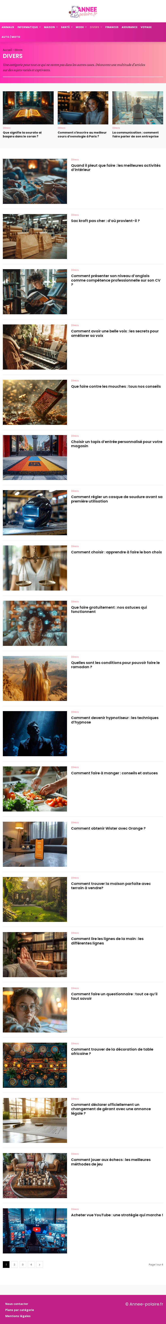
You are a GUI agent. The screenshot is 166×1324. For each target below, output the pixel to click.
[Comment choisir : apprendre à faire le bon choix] (35, 568)
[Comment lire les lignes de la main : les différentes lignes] (35, 954)
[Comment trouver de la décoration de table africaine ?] (35, 1065)
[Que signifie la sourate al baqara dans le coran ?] (28, 107)
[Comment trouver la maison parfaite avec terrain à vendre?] (35, 899)
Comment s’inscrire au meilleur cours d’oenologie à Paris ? (82, 135)
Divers (7, 127)
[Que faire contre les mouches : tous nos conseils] (35, 402)
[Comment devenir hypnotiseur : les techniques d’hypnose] (35, 733)
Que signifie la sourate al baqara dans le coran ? (22, 135)
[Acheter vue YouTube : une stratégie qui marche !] (35, 1230)
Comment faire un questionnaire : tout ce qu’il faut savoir (114, 996)
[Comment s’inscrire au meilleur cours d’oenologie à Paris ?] (83, 107)
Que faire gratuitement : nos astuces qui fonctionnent (109, 609)
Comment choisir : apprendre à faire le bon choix (116, 552)
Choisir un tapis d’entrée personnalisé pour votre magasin (116, 444)
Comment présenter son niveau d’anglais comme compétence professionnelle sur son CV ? (116, 280)
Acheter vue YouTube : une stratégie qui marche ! (117, 1214)
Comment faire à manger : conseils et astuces (114, 773)
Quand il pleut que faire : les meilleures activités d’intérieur (116, 167)
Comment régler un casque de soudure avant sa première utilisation (117, 499)
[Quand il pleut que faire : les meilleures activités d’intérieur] (35, 181)
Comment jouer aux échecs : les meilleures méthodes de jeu (111, 1162)
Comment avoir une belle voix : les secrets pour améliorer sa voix (115, 333)
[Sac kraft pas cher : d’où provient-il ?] (35, 236)
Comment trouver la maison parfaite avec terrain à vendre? (111, 886)
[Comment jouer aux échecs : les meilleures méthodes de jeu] (35, 1175)
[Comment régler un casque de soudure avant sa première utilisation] (35, 512)
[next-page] (39, 1264)
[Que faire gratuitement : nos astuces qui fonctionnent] (35, 623)
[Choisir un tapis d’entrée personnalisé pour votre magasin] (35, 457)
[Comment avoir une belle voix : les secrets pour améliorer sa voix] (35, 347)
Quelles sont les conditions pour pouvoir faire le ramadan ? (115, 665)
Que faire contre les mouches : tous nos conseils (116, 386)
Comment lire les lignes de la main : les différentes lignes (107, 941)
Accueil (7, 49)
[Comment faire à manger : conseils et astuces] (35, 789)
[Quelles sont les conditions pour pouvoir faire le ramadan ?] (35, 678)
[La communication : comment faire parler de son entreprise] (137, 107)
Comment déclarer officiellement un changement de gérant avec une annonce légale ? (111, 1109)
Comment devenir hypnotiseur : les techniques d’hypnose (115, 720)
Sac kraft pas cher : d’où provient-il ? (105, 220)
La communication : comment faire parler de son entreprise (135, 135)
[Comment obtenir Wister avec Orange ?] (35, 844)
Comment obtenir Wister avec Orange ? (108, 828)
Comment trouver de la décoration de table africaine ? (112, 1051)
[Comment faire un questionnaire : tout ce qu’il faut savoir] (35, 1009)
